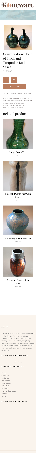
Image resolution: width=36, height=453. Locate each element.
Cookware (5, 378)
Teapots (4, 394)
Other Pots (6, 386)
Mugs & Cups (6, 383)
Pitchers (5, 388)
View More (18, 362)
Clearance (5, 375)
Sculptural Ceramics (19, 93)
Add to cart (15, 86)
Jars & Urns (6, 381)
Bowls (4, 373)
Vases (29, 93)
